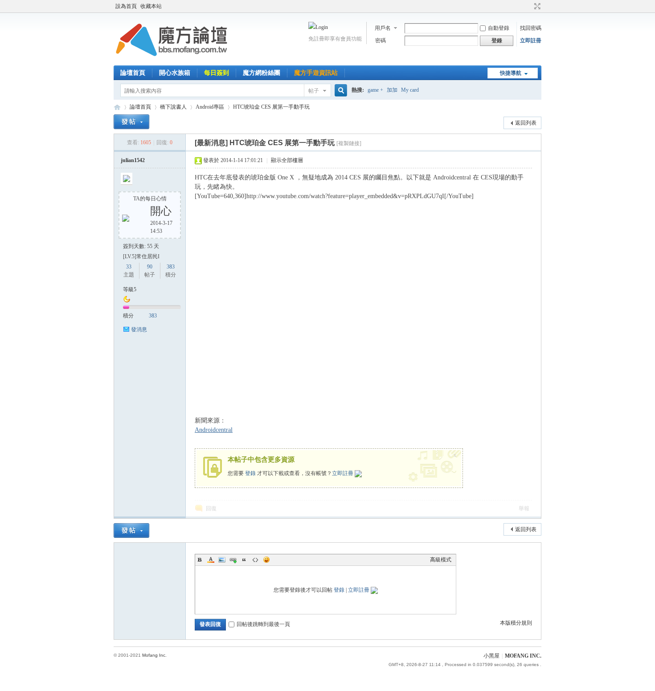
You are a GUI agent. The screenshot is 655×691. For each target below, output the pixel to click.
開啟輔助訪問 (529, 6)
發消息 (139, 329)
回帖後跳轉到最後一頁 (263, 624)
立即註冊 (530, 40)
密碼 (380, 40)
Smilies (266, 559)
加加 (392, 90)
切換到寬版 (536, 6)
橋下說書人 (173, 107)
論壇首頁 (132, 72)
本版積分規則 (516, 623)
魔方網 (117, 107)
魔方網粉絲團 (261, 72)
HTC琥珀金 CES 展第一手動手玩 (271, 107)
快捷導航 (510, 73)
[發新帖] (131, 121)
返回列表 (525, 123)
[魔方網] (171, 60)
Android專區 (210, 107)
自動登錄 (498, 28)
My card (410, 90)
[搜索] (339, 90)
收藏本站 (151, 6)
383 (171, 267)
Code (255, 559)
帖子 (313, 91)
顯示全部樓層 (287, 160)
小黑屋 (491, 656)
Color (210, 559)
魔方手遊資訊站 (316, 72)
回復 (211, 508)
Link (233, 559)
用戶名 (383, 28)
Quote (244, 559)
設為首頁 (126, 6)
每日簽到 (216, 72)
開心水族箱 (174, 72)
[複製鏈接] (348, 143)
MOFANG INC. (523, 656)
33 (128, 267)
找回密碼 (530, 28)
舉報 (524, 508)
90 (149, 267)
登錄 (250, 473)
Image (221, 559)
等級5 (129, 289)
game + (375, 90)
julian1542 (133, 160)
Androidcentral (214, 430)
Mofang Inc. (154, 655)
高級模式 (440, 560)
